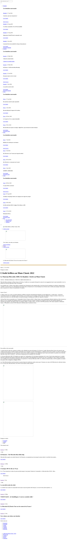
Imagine (4, 48)
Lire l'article (5, 18)
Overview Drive (6, 131)
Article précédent (6, 244)
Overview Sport (6, 217)
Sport (4, 175)
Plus (4, 218)
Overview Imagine (7, 90)
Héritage (2, 463)
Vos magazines (9, 219)
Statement (5, 538)
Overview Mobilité (7, 47)
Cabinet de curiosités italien (8, 61)
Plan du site (5, 534)
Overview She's (6, 174)
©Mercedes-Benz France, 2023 (9, 533)
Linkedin (5, 527)
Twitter (4, 441)
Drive (4, 91)
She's (4, 132)
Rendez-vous (8, 221)
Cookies (5, 536)
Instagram (5, 523)
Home (4, 245)
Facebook (5, 440)
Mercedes (5, 529)
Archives (7, 222)
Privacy (4, 537)
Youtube (5, 526)
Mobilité (5, 5)
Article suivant (6, 229)
